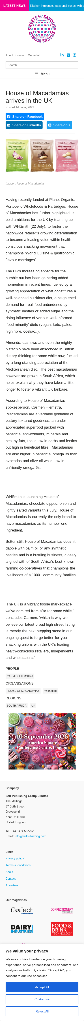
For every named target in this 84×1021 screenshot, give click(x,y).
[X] (68, 55)
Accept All (42, 987)
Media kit (34, 55)
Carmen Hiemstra (20, 676)
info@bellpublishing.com (30, 836)
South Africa (16, 705)
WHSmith (50, 690)
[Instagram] (74, 55)
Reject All (42, 1011)
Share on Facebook (27, 116)
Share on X (61, 125)
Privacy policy (15, 858)
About (9, 55)
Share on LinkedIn (26, 125)
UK (33, 705)
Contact (20, 55)
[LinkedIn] (62, 55)
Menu (45, 74)
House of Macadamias (23, 690)
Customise (42, 999)
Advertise (12, 885)
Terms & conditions (18, 865)
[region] (42, 982)
